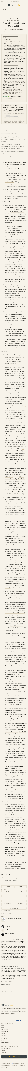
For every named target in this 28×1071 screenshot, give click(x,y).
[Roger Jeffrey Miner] (2, 934)
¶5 (3, 246)
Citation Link (13, 896)
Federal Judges (4, 1031)
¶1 (3, 162)
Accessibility (15, 1063)
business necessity (9, 279)
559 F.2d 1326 (18, 459)
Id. (17, 395)
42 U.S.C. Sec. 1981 (19, 243)
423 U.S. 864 (21, 621)
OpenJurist (3, 15)
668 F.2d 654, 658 (9, 386)
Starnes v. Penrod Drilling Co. (13, 89)
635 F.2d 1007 (15, 209)
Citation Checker (5, 1042)
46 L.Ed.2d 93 (15, 623)
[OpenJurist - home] (14, 5)
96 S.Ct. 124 (8, 623)
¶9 (3, 354)
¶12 (3, 591)
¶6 (3, 284)
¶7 (3, 311)
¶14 (3, 707)
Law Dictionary (4, 1029)
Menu (4, 9)
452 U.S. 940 (14, 212)
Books (2, 1040)
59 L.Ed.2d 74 (11, 487)
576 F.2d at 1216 (9, 523)
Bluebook (22, 896)
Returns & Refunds (5, 1065)
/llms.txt (3, 1050)
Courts (3, 1033)
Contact (23, 1063)
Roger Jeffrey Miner (9, 933)
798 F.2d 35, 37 (9, 382)
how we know (9, 98)
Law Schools (4, 1035)
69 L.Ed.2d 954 (12, 214)
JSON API (3, 1052)
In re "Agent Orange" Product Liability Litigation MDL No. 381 (15, 408)
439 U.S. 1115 (15, 485)
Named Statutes (5, 1037)
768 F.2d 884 (8, 444)
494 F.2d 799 (22, 468)
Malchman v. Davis (14, 760)
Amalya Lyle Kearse (9, 926)
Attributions (15, 1065)
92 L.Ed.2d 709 (15, 451)
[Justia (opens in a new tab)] (18, 1020)
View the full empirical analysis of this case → (12, 126)
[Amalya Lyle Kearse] (2, 926)
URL (4, 896)
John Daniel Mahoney (10, 929)
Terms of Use (22, 1065)
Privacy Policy (4, 1067)
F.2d (14, 15)
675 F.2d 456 (21, 434)
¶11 (3, 497)
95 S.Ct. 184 (22, 474)
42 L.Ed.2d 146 (9, 477)
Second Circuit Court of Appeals (14, 29)
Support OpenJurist (14, 1056)
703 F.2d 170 (21, 453)
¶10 (3, 366)
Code (2, 1027)
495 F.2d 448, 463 (13, 727)
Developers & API (5, 1048)
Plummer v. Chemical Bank (17, 384)
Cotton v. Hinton (9, 459)
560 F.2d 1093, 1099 (13, 628)
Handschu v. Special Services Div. (14, 414)
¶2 (3, 189)
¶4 (3, 225)
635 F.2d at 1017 (19, 853)
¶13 (3, 633)
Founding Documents (6, 1038)
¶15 (3, 801)
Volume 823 (9, 15)
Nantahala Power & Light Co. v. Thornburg (12, 90)
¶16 (3, 877)
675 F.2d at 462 (14, 521)
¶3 (3, 205)
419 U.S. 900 (14, 474)
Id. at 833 (20, 423)
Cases (2, 1025)
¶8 (3, 338)
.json (8, 991)
